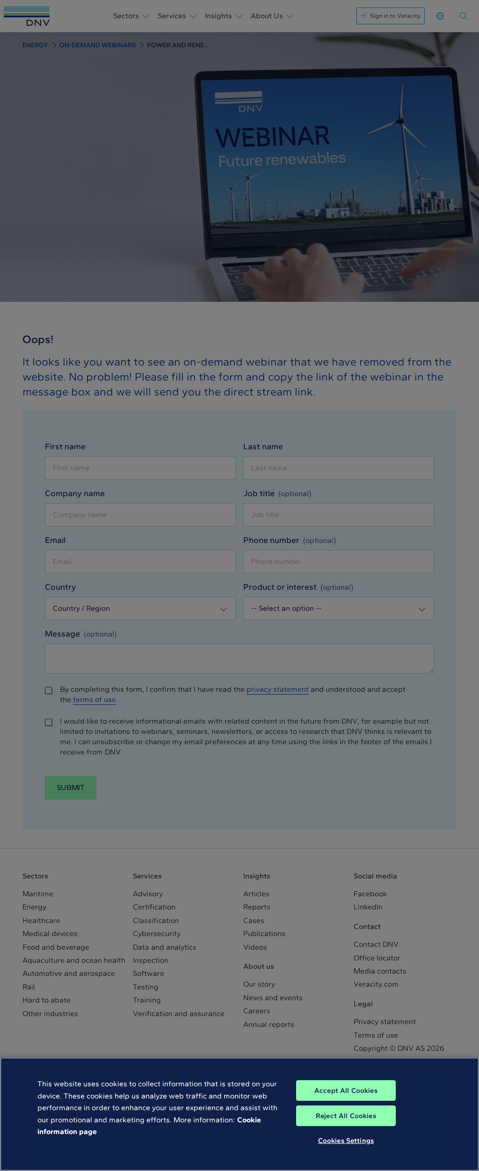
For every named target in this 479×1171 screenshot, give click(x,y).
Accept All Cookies (345, 1090)
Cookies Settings (346, 1140)
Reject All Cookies (346, 1116)
